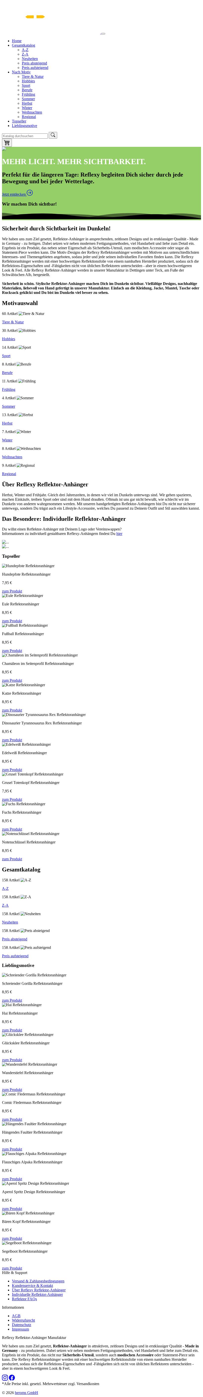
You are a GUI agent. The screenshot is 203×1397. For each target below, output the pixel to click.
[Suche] (53, 135)
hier (119, 533)
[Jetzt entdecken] (4, 149)
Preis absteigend (34, 63)
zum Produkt (12, 591)
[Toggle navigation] (103, 33)
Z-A (25, 54)
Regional (29, 117)
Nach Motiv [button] (21, 72)
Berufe (27, 90)
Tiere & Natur (33, 76)
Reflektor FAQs (24, 1299)
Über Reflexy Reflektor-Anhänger (39, 1290)
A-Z (25, 50)
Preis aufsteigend (35, 67)
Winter (27, 108)
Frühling (28, 94)
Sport (26, 85)
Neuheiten (30, 59)
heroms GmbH (26, 1393)
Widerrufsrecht (23, 1320)
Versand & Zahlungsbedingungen (38, 1281)
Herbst (27, 103)
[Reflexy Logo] (51, 32)
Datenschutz (21, 1325)
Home (17, 41)
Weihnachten (32, 112)
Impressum (20, 1329)
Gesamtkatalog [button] (23, 45)
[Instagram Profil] (5, 1379)
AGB (16, 1316)
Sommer (28, 99)
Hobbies (28, 81)
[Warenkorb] (7, 143)
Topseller (19, 121)
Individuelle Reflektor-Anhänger (37, 1294)
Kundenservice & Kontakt (32, 1285)
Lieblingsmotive (24, 126)
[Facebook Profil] (12, 1379)
